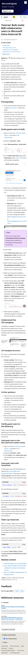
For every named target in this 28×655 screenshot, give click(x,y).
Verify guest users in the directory (11, 51)
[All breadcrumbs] (2, 20)
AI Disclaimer (4, 646)
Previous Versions (14, 646)
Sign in (25, 17)
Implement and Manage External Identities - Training (13, 607)
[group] (14, 496)
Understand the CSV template (10, 49)
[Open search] (20, 17)
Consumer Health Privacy (7, 650)
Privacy (10, 648)
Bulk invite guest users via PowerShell (15, 563)
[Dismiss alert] (25, 2)
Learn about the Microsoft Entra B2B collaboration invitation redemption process (15, 568)
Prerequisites (5, 45)
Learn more (15, 579)
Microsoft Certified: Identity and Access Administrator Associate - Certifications (12, 618)
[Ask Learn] (22, 20)
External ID (8, 20)
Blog (22, 646)
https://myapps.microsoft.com (16, 217)
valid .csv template (21, 158)
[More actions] (25, 20)
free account (13, 108)
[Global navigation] (1, 17)
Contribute (4, 648)
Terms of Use (20, 650)
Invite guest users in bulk (9, 47)
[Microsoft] (14, 17)
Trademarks (4, 653)
